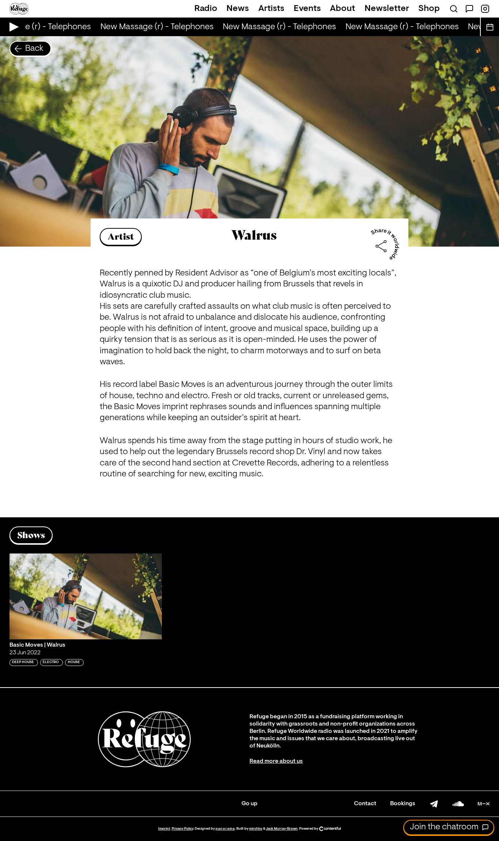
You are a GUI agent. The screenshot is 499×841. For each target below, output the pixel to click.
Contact (365, 804)
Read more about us (276, 761)
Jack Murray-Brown (282, 828)
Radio (205, 8)
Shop (429, 8)
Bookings (402, 804)
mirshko (255, 828)
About (342, 8)
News (237, 8)
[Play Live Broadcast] (12, 27)
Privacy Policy (182, 828)
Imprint (164, 828)
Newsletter (387, 8)
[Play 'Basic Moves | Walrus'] (85, 596)
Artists (271, 8)
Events (307, 8)
